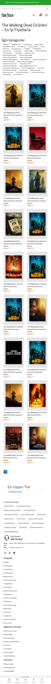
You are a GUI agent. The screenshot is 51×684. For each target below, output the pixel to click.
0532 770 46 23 (17, 539)
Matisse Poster (9, 519)
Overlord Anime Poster (10, 64)
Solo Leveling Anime (28, 68)
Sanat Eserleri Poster (10, 580)
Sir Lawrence (22, 47)
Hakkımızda (7, 645)
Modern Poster (9, 506)
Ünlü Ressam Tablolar (10, 598)
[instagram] (9, 553)
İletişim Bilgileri (9, 671)
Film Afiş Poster (8, 566)
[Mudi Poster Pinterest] (14, 553)
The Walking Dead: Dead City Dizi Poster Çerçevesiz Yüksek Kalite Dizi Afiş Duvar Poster (37, 114)
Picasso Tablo (21, 519)
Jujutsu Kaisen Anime (39, 59)
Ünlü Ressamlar (8, 573)
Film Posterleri (8, 594)
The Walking (37, 49)
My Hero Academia (8, 62)
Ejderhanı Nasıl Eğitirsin (10, 59)
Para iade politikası (9, 656)
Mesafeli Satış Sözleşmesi (11, 642)
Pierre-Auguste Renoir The (28, 66)
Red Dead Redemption (12, 532)
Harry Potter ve (25, 59)
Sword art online (36, 70)
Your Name (19, 53)
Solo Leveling (33, 47)
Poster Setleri (8, 587)
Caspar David (28, 44)
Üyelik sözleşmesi (9, 638)
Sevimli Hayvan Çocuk (10, 591)
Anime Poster (41, 515)
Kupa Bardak (7, 74)
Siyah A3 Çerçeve (23, 523)
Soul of (43, 47)
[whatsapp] (5, 553)
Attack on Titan (30, 53)
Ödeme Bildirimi (10, 668)
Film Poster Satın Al (29, 510)
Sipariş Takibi (9, 664)
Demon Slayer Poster (27, 515)
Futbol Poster (8, 602)
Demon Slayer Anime (26, 55)
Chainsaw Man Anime (38, 72)
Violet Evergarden (41, 51)
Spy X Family (23, 70)
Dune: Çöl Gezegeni (26, 57)
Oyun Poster (23, 527)
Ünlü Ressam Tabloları (11, 515)
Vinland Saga (29, 51)
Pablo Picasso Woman (9, 66)
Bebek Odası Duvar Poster (13, 510)
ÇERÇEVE (6, 44)
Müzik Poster (7, 609)
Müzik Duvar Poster (10, 527)
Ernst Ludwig (39, 44)
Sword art (6, 49)
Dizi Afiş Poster (8, 569)
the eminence (16, 49)
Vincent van (18, 51)
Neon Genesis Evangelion (26, 62)
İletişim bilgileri (8, 634)
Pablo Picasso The (25, 64)
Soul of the (41, 68)
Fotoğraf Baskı (16, 44)
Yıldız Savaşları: (7, 53)
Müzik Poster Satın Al (36, 527)
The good (27, 49)
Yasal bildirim (8, 649)
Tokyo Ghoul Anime (22, 72)
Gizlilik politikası (9, 652)
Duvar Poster (18, 74)
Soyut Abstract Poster (9, 70)
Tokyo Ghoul (7, 51)
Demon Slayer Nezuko (10, 57)
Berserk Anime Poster (9, 55)
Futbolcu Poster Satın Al (35, 519)
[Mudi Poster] (8, 15)
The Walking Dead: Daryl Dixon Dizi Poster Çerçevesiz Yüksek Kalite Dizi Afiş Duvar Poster (13, 114)
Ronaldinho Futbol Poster (11, 68)
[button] (17, 680)
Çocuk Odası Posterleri (24, 506)
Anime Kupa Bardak (38, 523)
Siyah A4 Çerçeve (10, 523)
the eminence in (8, 72)
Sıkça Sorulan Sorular (10, 631)
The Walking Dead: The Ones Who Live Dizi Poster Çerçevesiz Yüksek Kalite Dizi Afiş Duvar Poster (37, 157)
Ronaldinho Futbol (9, 47)
